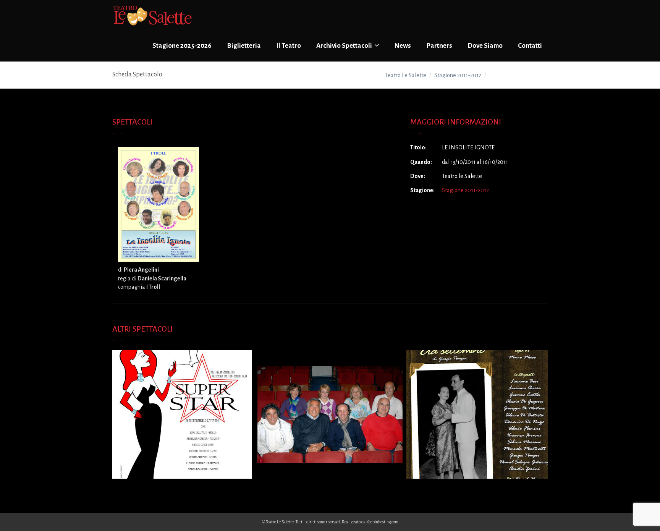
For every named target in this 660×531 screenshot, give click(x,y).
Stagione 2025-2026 (182, 45)
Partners (439, 45)
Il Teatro (288, 45)
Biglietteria (244, 45)
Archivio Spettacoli (344, 45)
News (402, 45)
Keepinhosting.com (382, 522)
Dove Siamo (485, 45)
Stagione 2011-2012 (465, 190)
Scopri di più (181, 421)
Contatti (530, 45)
